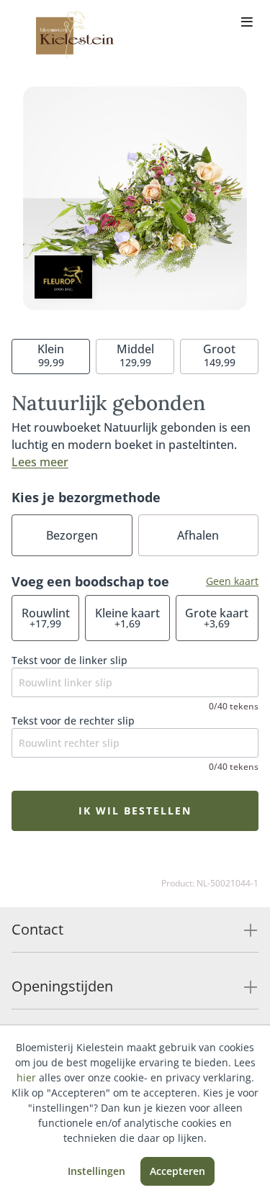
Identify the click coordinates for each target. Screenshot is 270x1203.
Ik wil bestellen (135, 810)
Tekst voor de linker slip (69, 660)
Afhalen (198, 535)
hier (26, 1077)
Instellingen (96, 1171)
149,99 (219, 355)
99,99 (50, 355)
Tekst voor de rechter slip (73, 720)
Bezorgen (72, 535)
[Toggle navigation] (246, 23)
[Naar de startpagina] (75, 34)
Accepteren (177, 1171)
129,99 (135, 355)
